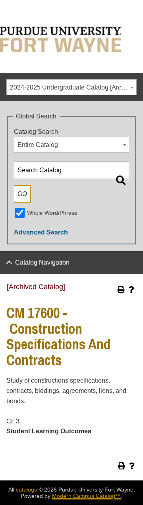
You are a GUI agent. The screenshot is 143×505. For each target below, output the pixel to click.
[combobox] (71, 87)
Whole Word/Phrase (52, 213)
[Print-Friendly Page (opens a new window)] (121, 289)
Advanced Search (41, 232)
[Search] (120, 180)
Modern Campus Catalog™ (86, 496)
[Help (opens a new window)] (131, 289)
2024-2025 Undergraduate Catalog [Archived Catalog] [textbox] (73, 87)
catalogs (26, 489)
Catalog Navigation (42, 262)
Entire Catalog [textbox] (37, 144)
